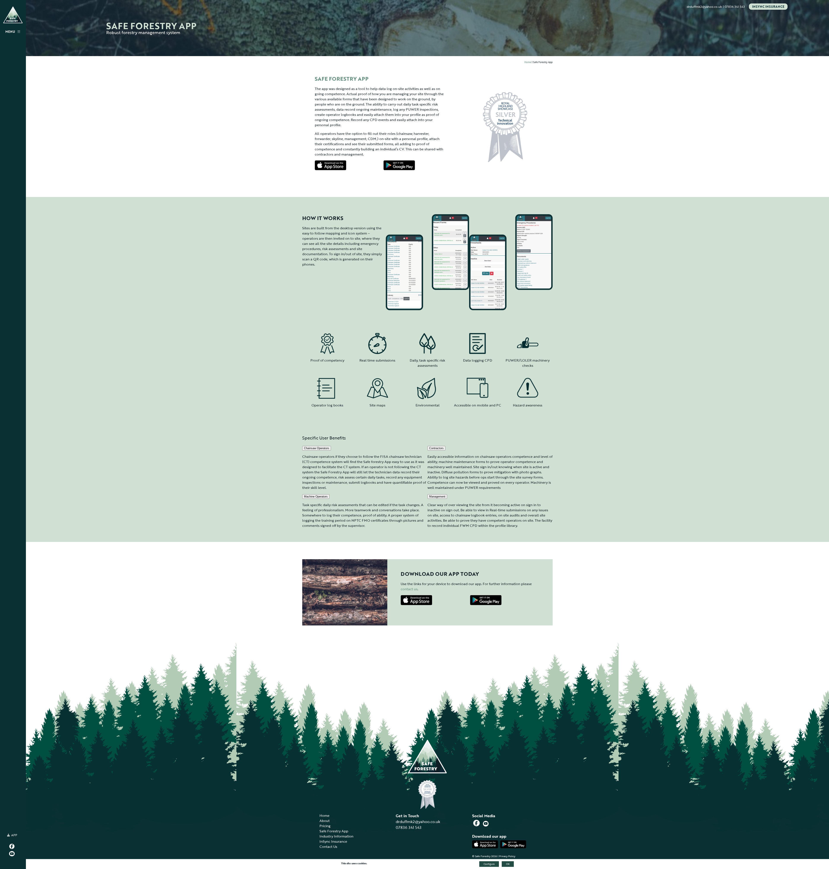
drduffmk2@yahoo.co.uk (704, 6)
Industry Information (336, 836)
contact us (409, 589)
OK (507, 864)
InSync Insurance (768, 6)
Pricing (325, 825)
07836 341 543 (735, 6)
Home (527, 62)
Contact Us (328, 846)
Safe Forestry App (334, 831)
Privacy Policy (507, 856)
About (325, 820)
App (14, 835)
